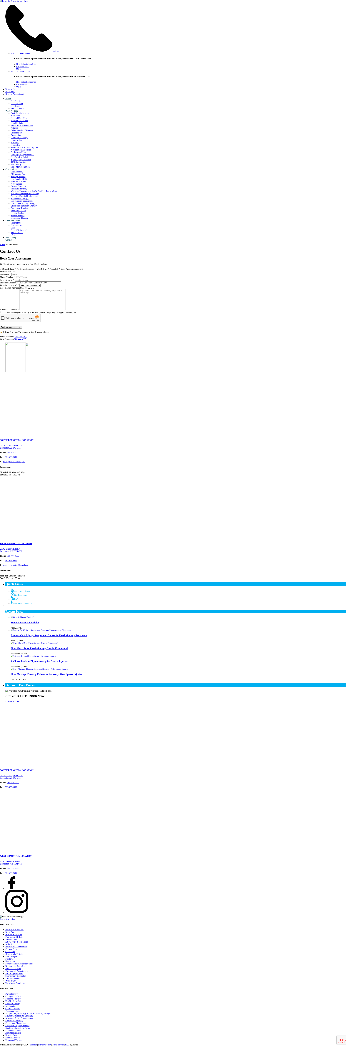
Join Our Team (17, 108)
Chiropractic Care (18, 174)
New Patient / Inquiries (26, 64)
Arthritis (14, 128)
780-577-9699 (11, 457)
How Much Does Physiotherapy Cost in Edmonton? (39, 648)
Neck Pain (15, 116)
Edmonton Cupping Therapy (23, 203)
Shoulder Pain (17, 123)
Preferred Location (9, 283)
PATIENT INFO (12, 220)
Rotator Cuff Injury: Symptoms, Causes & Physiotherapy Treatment (49, 635)
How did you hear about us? (12, 288)
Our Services (10, 169)
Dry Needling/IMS (19, 179)
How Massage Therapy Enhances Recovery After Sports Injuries (46, 674)
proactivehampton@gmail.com (16, 565)
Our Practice (16, 101)
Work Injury (16, 164)
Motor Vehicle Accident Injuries (24, 147)
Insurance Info (17, 225)
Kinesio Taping (17, 213)
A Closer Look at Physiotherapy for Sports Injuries (39, 661)
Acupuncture (16, 184)
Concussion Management (21, 201)
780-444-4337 (20, 339)
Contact (8, 240)
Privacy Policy (44, 1045)
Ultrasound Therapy (19, 218)
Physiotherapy (17, 172)
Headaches (15, 145)
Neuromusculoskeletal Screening (25, 193)
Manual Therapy (18, 215)
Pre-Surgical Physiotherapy (22, 154)
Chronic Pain (16, 133)
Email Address (7, 280)
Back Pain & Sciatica (20, 113)
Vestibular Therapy (19, 189)
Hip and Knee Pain (19, 118)
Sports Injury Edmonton (21, 159)
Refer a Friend (17, 232)
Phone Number (7, 277)
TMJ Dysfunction (18, 162)
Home (2, 244)
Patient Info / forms (21, 591)
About (8, 99)
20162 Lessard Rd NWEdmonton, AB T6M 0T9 (11, 550)
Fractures (15, 142)
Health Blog (10, 237)
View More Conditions (20, 167)
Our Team (15, 106)
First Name (5, 271)
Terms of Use (58, 1045)
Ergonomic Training (19, 208)
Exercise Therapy (18, 181)
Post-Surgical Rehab (19, 157)
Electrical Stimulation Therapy (24, 206)
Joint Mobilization (18, 210)
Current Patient (22, 66)
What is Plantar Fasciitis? (25, 622)
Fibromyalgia (16, 140)
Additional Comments (9, 309)
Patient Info (16, 223)
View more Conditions (22, 603)
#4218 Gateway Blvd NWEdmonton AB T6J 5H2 (11, 446)
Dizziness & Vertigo (19, 137)
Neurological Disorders (21, 150)
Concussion (16, 135)
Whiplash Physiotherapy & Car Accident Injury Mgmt (34, 191)
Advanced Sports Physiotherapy (24, 196)
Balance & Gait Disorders (22, 130)
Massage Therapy (18, 176)
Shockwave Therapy (20, 198)
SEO (67, 1045)
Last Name (5, 274)
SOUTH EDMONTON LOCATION (17, 440)
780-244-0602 (21, 337)
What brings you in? (9, 285)
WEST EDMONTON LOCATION (16, 543)
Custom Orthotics (18, 186)
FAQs (13, 235)
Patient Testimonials (19, 230)
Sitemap (33, 1045)
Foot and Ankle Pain (19, 120)
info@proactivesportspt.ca (14, 461)
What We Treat (11, 111)
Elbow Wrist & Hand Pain (22, 125)
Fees (13, 228)
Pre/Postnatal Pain (18, 152)
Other (18, 69)
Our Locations (17, 103)
